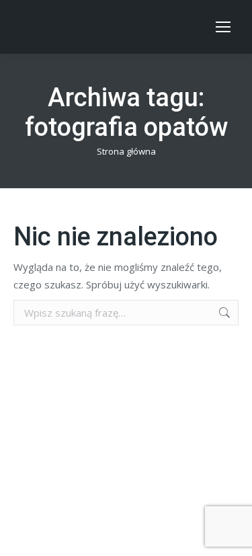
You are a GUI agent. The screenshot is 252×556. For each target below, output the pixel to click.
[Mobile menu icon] (223, 27)
